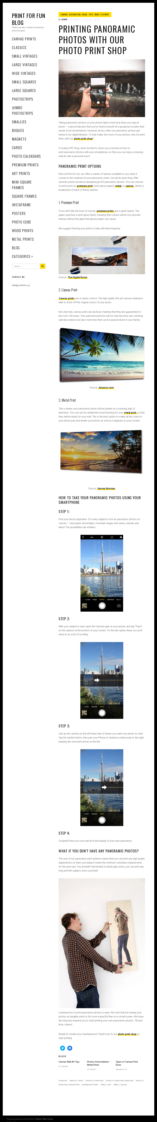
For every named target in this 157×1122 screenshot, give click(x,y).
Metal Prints (23, 239)
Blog (16, 247)
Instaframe (21, 204)
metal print (130, 412)
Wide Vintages (24, 73)
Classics (19, 47)
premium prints (105, 211)
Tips (91, 14)
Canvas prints (66, 298)
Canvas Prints (24, 38)
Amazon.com (106, 387)
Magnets (19, 139)
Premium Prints (25, 164)
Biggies (18, 130)
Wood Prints (22, 230)
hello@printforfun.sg (21, 285)
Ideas (84, 14)
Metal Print (77, 1081)
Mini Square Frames (22, 184)
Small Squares (24, 81)
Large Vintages (24, 64)
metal (118, 185)
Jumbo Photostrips (22, 110)
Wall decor (121, 1085)
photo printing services (120, 1081)
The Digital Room (77, 277)
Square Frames (24, 196)
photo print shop (83, 138)
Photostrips (22, 99)
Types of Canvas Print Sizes (127, 1063)
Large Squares (24, 90)
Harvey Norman (106, 488)
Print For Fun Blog (28, 18)
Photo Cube (21, 222)
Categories (21, 256)
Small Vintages (24, 56)
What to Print (101, 14)
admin (64, 19)
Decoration (75, 14)
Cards (17, 147)
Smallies (19, 121)
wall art (106, 1085)
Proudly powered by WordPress (20, 1119)
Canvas (64, 14)
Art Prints (21, 173)
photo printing (95, 1081)
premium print (85, 185)
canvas (130, 185)
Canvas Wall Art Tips (69, 1061)
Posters (19, 213)
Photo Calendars (26, 156)
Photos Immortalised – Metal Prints (98, 1063)
